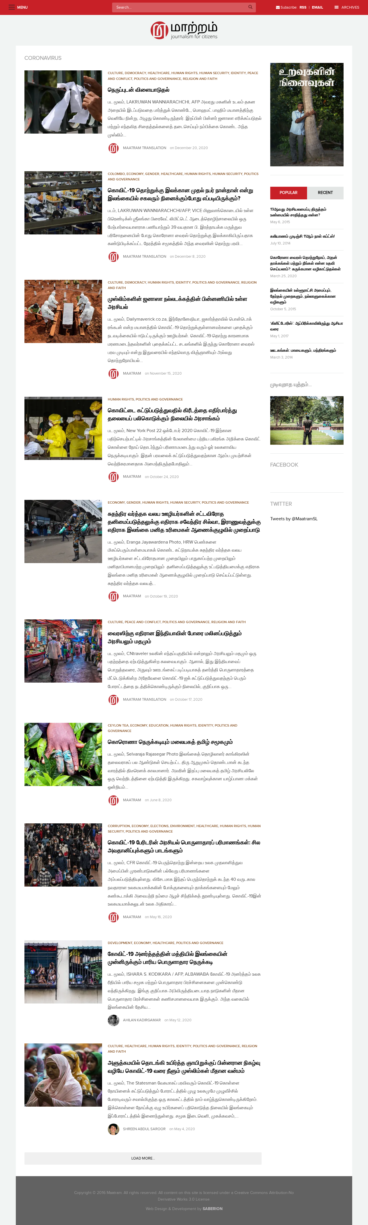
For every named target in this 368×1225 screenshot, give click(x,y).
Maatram (132, 373)
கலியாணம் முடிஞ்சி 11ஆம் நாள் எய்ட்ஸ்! (302, 236)
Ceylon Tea (118, 725)
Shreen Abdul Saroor (144, 1129)
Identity (238, 73)
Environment (182, 826)
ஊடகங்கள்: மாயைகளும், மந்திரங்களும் (303, 350)
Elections (159, 826)
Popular (289, 192)
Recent (325, 192)
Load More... (143, 1158)
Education (158, 725)
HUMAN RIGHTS (184, 73)
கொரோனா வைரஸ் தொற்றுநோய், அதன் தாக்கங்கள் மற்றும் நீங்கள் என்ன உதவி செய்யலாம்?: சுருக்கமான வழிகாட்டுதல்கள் (305, 263)
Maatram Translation (144, 148)
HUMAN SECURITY (214, 73)
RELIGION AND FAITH (200, 79)
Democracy (135, 73)
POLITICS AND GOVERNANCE (157, 79)
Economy (134, 174)
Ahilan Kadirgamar (142, 1020)
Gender (152, 174)
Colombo (116, 174)
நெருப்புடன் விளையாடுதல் (138, 89)
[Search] (250, 7)
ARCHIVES (350, 7)
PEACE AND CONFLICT (143, 622)
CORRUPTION (119, 826)
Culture (115, 73)
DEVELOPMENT (120, 943)
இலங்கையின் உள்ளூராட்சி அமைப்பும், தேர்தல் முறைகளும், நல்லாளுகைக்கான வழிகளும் (303, 296)
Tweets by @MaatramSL (294, 519)
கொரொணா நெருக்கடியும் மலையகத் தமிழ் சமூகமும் (170, 742)
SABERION (213, 1208)
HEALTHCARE (159, 73)
